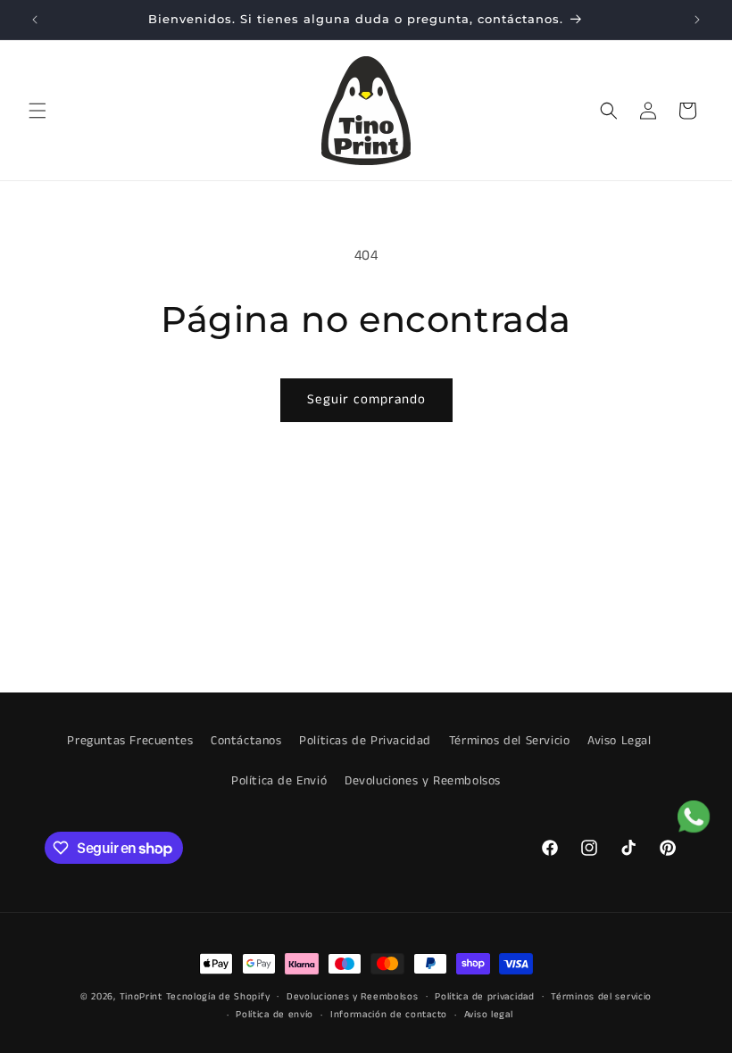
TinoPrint (141, 997)
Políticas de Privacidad (365, 741)
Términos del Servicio (509, 741)
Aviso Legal (619, 741)
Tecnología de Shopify (218, 997)
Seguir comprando (366, 399)
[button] (37, 110)
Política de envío (274, 1014)
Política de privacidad (484, 997)
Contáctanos (246, 741)
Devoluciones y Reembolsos (423, 781)
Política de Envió (279, 781)
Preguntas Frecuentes (130, 741)
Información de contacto (388, 1014)
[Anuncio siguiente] (697, 19)
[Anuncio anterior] (34, 19)
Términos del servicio (601, 997)
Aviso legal (488, 1014)
